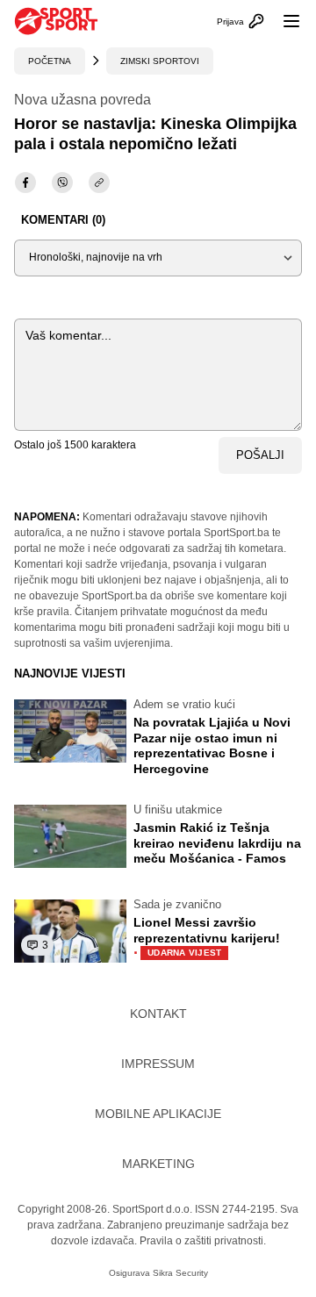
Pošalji (260, 455)
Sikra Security (180, 1273)
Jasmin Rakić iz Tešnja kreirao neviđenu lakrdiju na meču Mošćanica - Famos (217, 842)
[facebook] (25, 182)
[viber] (62, 182)
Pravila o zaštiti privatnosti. (203, 1241)
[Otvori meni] (283, 21)
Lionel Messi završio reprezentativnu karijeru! (206, 937)
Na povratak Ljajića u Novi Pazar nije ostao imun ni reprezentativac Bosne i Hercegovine (212, 745)
